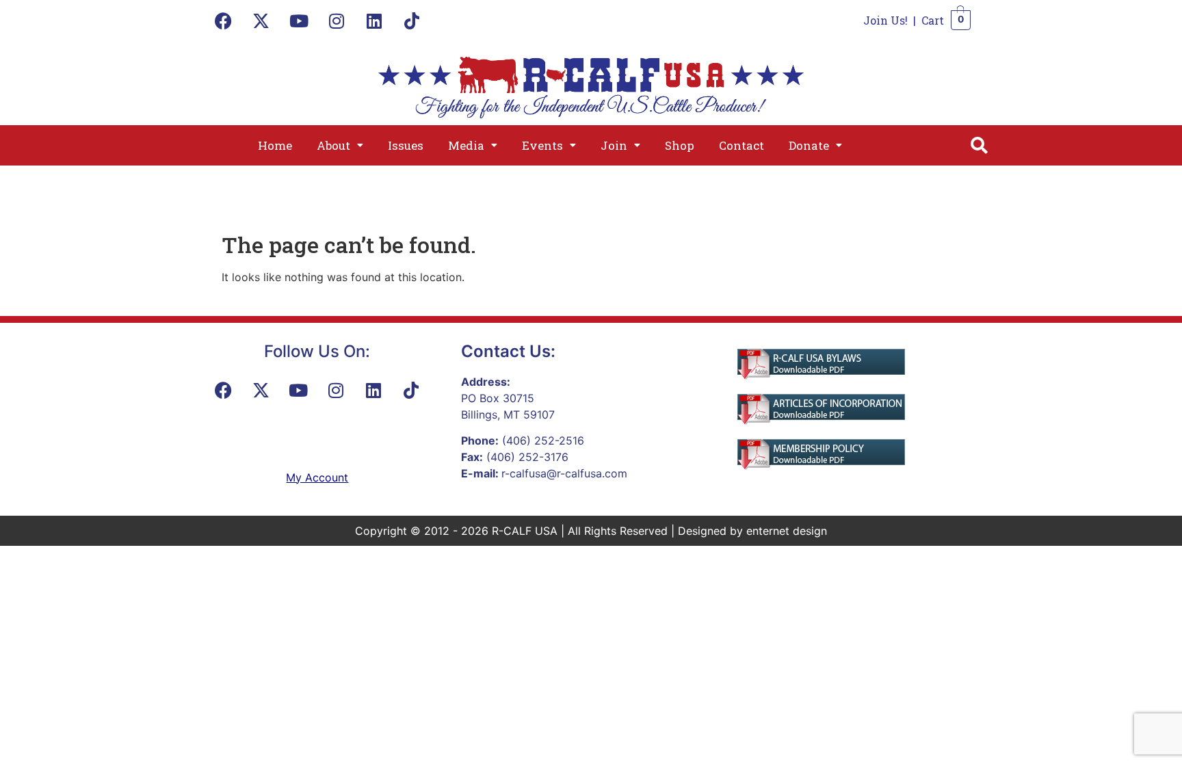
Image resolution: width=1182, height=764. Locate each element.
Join (614, 145)
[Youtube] (299, 20)
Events (542, 145)
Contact (741, 145)
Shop (679, 145)
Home (275, 145)
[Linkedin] (374, 20)
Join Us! (885, 20)
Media (466, 145)
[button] (340, 145)
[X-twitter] (261, 20)
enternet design (786, 531)
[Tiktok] (412, 20)
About (333, 145)
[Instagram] (336, 20)
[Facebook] (224, 20)
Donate (809, 145)
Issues (405, 145)
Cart (932, 20)
